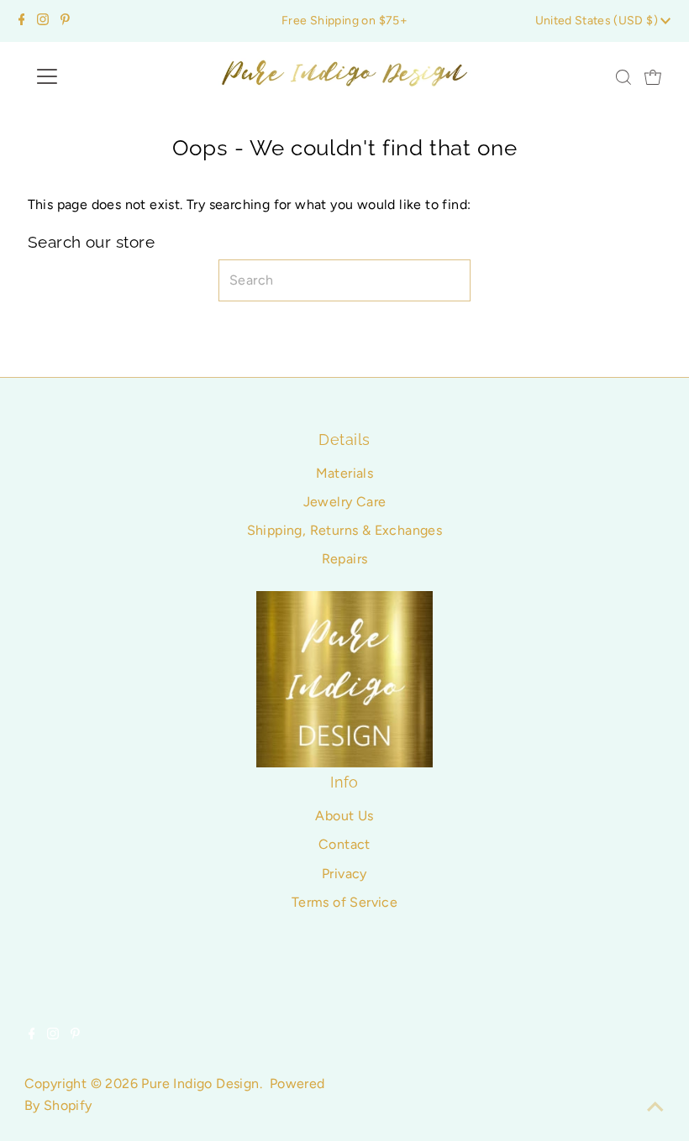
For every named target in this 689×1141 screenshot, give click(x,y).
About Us (344, 816)
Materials (345, 473)
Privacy (344, 874)
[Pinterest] (65, 21)
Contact (344, 844)
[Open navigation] (102, 76)
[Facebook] (21, 21)
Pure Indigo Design (200, 1083)
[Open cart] (652, 76)
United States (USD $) (598, 20)
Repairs (345, 559)
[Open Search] (623, 77)
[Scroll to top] (655, 1107)
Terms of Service (344, 902)
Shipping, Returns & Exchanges (345, 530)
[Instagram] (43, 21)
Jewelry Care (345, 502)
